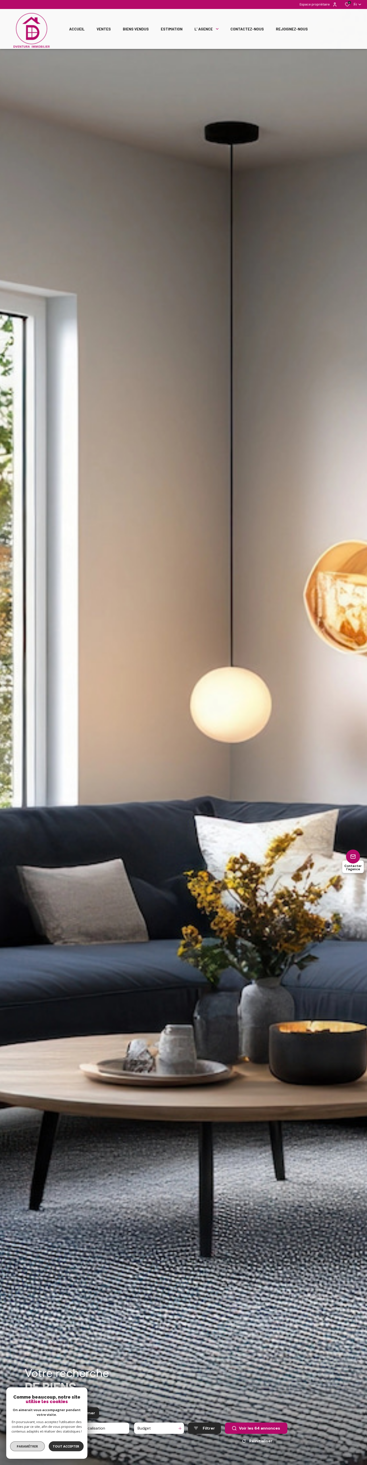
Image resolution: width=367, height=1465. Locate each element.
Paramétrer (27, 1446)
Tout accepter (66, 1446)
